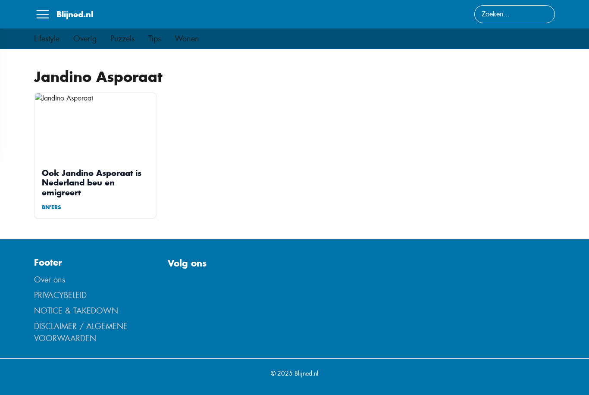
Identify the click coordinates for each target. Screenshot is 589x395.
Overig (85, 39)
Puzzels (122, 39)
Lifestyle (47, 39)
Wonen (187, 39)
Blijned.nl (74, 14)
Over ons (49, 280)
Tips (154, 39)
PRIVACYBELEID (60, 295)
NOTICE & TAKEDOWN (76, 311)
